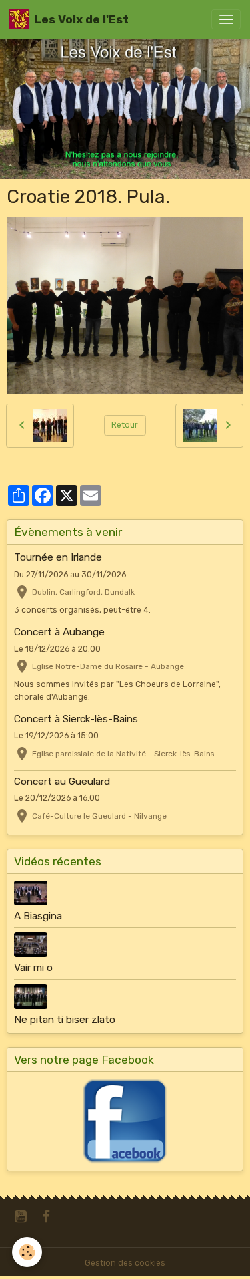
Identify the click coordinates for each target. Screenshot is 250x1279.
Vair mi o (33, 968)
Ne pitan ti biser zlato (64, 1020)
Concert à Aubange (59, 632)
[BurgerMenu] (226, 19)
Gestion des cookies (125, 1263)
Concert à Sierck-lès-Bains (76, 719)
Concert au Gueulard (62, 781)
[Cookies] (27, 1252)
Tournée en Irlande (58, 557)
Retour (124, 425)
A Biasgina (38, 916)
